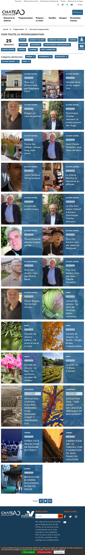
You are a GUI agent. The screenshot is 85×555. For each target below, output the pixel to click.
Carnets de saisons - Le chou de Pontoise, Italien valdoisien (72, 308)
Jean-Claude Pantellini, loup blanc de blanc (73, 147)
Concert (23, 45)
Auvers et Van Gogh (57, 40)
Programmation (18, 29)
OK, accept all (29, 552)
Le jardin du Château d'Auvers (72, 368)
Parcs (25, 61)
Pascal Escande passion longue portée (32, 242)
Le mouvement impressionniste (57, 45)
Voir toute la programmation (39, 29)
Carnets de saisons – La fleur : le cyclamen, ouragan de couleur (30, 372)
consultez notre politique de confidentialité (46, 538)
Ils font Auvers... (9, 61)
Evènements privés (31, 1)
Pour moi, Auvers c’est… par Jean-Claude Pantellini (73, 276)
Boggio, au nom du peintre (32, 115)
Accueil (5, 29)
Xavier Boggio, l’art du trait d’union (32, 304)
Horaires (18, 1)
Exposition (60, 57)
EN (81, 5)
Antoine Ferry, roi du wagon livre (73, 85)
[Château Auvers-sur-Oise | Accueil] (13, 12)
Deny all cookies (45, 552)
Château (72, 40)
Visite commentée (48, 50)
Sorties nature (8, 50)
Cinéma (29, 57)
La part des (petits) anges (31, 207)
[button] (9, 19)
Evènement (35, 45)
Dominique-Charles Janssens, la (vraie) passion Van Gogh (73, 119)
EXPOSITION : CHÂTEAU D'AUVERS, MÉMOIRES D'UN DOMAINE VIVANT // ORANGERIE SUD (32, 411)
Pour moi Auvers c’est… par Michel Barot (31, 274)
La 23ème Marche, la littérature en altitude (73, 179)
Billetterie (77, 12)
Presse (63, 1)
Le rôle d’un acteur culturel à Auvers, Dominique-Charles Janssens (73, 213)
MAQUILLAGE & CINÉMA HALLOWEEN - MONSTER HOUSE (32, 483)
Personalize (59, 552)
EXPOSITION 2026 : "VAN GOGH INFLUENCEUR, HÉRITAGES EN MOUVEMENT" (74, 406)
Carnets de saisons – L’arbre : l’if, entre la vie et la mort (31, 340)
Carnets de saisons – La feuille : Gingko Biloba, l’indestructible (74, 340)
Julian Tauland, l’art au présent (32, 176)
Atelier (22, 40)
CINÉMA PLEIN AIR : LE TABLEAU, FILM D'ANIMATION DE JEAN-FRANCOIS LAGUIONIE (74, 450)
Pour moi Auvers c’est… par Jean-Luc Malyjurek (73, 243)
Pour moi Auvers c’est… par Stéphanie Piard (31, 87)
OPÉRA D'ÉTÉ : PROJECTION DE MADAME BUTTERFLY (32, 445)
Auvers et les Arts (37, 40)
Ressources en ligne (75, 1)
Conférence (44, 57)
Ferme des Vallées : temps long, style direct (32, 149)
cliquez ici (62, 549)
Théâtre (21, 50)
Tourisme (33, 50)
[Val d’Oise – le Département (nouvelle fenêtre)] (27, 517)
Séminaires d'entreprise (49, 1)
